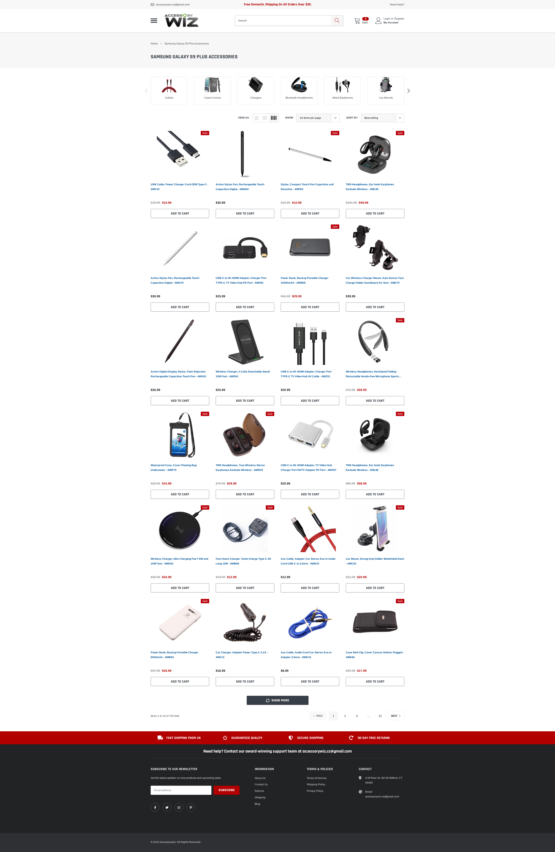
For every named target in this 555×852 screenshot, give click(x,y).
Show (289, 117)
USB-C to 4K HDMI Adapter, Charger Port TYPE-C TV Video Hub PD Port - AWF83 (241, 280)
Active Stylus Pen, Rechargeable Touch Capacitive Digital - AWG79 (175, 280)
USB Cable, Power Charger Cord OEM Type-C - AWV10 (179, 187)
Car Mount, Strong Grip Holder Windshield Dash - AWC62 (375, 561)
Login (387, 18)
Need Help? (397, 4)
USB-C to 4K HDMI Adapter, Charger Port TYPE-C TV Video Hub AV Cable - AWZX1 (306, 374)
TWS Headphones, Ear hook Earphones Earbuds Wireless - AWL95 (370, 187)
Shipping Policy (316, 784)
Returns (259, 790)
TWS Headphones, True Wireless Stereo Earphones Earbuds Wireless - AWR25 (240, 468)
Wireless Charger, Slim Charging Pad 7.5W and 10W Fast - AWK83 (179, 561)
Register (399, 18)
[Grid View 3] (265, 118)
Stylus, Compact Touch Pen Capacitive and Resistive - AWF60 (307, 187)
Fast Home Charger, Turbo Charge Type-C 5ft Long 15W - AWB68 (243, 561)
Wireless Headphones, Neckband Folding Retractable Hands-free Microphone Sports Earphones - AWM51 (372, 374)
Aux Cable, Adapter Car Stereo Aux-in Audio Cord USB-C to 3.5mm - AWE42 (308, 561)
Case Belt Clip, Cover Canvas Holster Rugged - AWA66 (375, 655)
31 (380, 716)
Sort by (352, 117)
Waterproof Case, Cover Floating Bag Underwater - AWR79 (174, 468)
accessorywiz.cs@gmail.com (173, 4)
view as (243, 117)
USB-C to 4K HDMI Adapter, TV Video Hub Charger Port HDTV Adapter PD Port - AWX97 (308, 468)
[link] (180, 154)
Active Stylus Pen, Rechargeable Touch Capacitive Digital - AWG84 (240, 187)
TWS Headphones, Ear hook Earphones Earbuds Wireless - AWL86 (370, 468)
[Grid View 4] (273, 118)
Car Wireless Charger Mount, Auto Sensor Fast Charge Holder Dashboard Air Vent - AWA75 (375, 280)
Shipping (260, 797)
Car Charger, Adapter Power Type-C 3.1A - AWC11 (242, 655)
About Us (260, 778)
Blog (257, 803)
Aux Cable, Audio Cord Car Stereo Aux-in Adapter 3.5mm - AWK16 (306, 655)
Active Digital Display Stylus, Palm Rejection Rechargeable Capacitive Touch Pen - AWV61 (178, 374)
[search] (337, 21)
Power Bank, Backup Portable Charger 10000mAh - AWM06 (304, 280)
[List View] (256, 118)
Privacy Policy (315, 790)
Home (154, 43)
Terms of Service (317, 778)
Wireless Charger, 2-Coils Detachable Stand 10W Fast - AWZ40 (243, 374)
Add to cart (180, 213)
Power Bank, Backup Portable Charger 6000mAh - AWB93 (174, 655)
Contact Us (261, 784)
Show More (280, 700)
